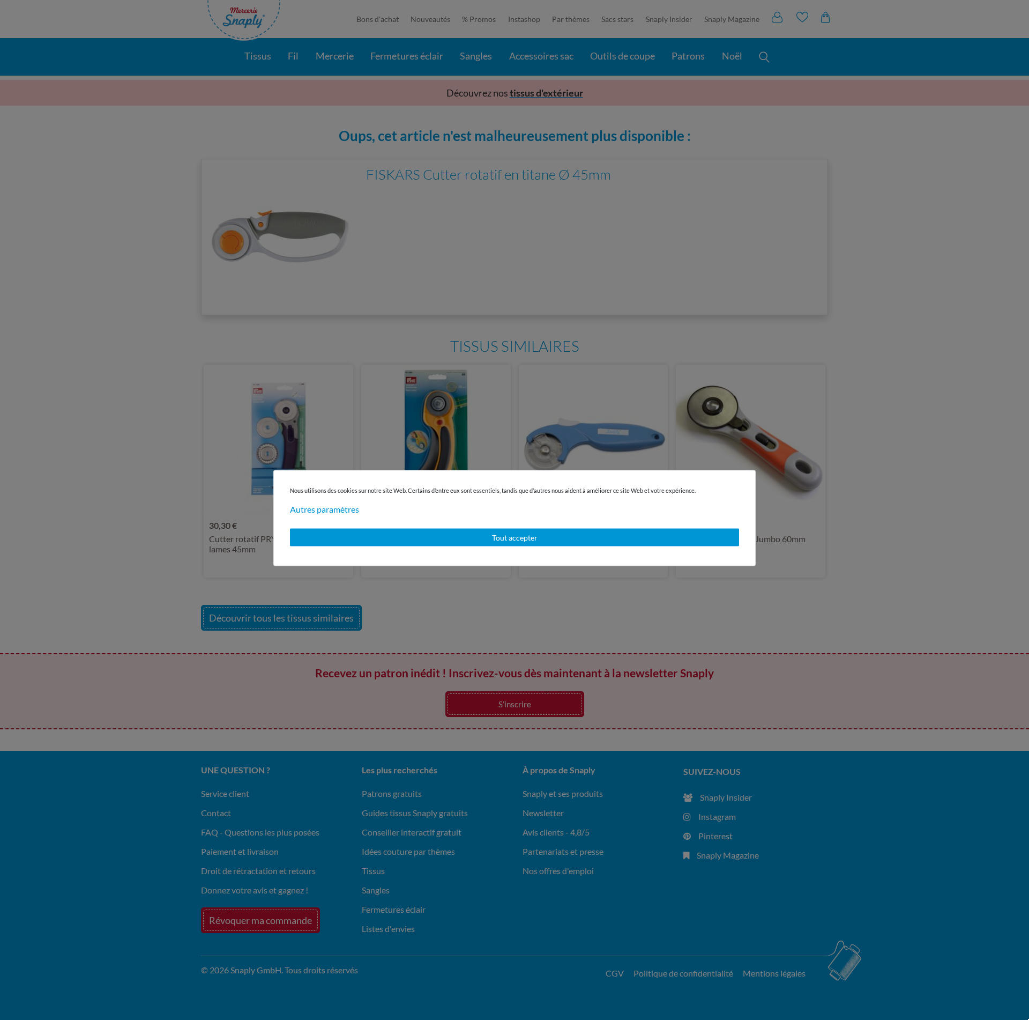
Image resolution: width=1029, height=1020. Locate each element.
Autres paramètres (324, 509)
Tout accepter (515, 537)
